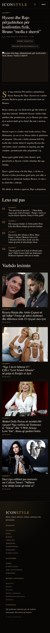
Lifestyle (10, 540)
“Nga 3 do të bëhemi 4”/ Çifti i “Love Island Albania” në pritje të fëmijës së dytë (18, 370)
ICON (14, 4)
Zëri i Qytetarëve (14, 570)
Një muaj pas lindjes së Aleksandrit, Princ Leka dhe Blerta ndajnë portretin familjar (25, 225)
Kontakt (9, 587)
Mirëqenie (10, 543)
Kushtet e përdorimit (13, 593)
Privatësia (9, 590)
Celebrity (10, 530)
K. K (3, 36)
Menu (44, 4)
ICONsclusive (12, 553)
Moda (8, 534)
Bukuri (9, 537)
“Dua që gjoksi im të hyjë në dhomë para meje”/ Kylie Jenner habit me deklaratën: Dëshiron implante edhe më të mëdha (25, 253)
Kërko (9, 563)
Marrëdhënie (12, 547)
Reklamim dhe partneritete (15, 596)
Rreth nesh (9, 583)
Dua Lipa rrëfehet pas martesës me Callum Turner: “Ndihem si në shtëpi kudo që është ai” (19, 482)
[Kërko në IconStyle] (35, 4)
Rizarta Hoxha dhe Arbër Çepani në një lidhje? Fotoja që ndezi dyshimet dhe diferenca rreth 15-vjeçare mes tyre (24, 315)
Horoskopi (10, 550)
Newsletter (9, 600)
